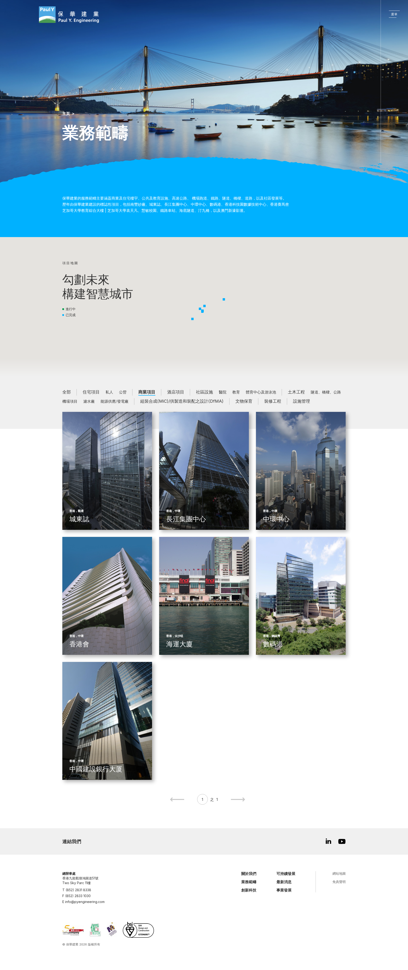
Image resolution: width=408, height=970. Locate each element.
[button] (224, 299)
